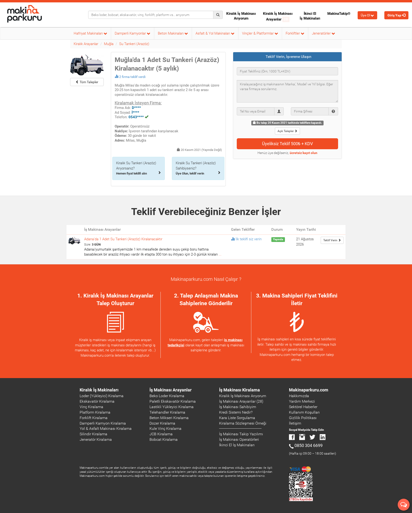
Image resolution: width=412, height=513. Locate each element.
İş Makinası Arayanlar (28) (241, 401)
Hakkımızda (299, 396)
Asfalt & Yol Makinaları (213, 33)
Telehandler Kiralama (167, 412)
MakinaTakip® (338, 13)
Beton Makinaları (171, 33)
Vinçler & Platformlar (258, 33)
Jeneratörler (322, 33)
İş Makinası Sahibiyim (237, 407)
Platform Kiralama (95, 412)
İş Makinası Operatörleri (239, 439)
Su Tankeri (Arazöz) (134, 44)
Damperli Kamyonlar (131, 33)
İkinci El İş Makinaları (310, 16)
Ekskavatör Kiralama (97, 401)
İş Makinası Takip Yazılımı (241, 434)
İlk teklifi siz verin (249, 239)
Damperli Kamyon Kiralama (103, 423)
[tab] (287, 56)
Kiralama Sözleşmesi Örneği (242, 423)
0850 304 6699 (308, 445)
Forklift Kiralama (94, 418)
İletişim (295, 423)
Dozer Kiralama (162, 423)
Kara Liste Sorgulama (237, 418)
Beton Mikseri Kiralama (169, 418)
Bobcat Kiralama (163, 439)
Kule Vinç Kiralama (165, 428)
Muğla (108, 44)
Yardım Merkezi (302, 401)
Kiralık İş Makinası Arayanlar (278, 16)
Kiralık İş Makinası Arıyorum (241, 16)
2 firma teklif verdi (132, 77)
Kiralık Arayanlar (86, 44)
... (220, 254)
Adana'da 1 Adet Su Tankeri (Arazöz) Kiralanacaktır (123, 239)
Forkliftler (293, 33)
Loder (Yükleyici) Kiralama (102, 396)
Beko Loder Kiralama (166, 396)
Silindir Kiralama (93, 434)
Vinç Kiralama (91, 407)
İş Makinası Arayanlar (170, 389)
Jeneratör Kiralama (96, 439)
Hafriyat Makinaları (89, 33)
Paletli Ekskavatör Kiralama (172, 401)
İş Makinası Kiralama (239, 389)
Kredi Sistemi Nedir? (235, 412)
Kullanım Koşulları (304, 412)
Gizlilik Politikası (303, 418)
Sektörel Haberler (303, 407)
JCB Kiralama (161, 434)
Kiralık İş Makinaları (99, 389)
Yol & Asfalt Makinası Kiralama (106, 428)
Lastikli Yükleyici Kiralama (171, 407)
